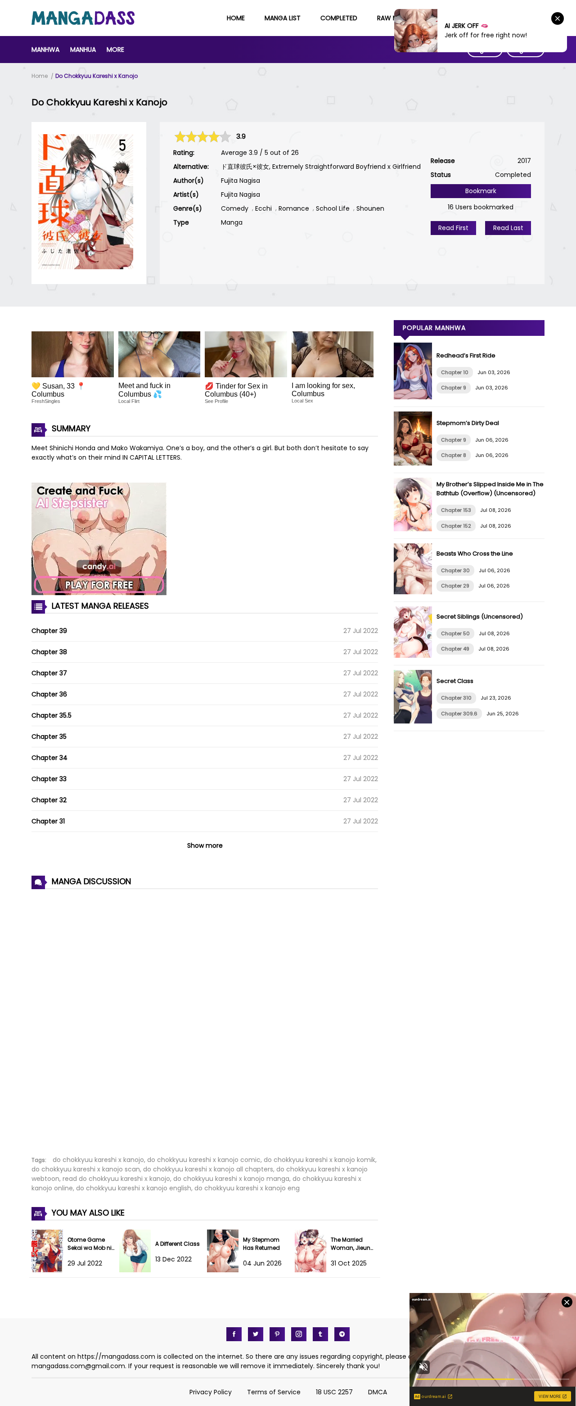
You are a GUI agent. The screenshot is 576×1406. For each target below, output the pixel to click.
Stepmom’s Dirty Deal (467, 423)
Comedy (234, 208)
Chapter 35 (49, 736)
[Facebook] (234, 1334)
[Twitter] (255, 1334)
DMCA (377, 1392)
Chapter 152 (456, 525)
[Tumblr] (320, 1334)
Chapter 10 (454, 372)
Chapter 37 (49, 673)
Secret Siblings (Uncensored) (479, 616)
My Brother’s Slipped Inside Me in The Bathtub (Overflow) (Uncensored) (490, 488)
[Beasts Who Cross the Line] (415, 592)
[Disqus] (205, 1017)
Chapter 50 (455, 633)
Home (236, 18)
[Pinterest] (277, 1334)
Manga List (283, 18)
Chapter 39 (49, 630)
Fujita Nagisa (240, 180)
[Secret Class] (415, 721)
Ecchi (263, 208)
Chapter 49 (455, 648)
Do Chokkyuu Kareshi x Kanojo (96, 76)
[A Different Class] (137, 1270)
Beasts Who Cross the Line (474, 553)
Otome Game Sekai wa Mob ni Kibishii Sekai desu (90, 1252)
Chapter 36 (49, 694)
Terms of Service (274, 1392)
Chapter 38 (49, 651)
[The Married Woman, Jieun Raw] (313, 1270)
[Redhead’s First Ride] (415, 397)
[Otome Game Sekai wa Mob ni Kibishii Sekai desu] (50, 1270)
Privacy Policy (210, 1392)
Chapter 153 (456, 510)
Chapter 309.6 (459, 713)
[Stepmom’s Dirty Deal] (415, 463)
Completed (338, 18)
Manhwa (45, 49)
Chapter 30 (455, 570)
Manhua (83, 49)
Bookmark (480, 190)
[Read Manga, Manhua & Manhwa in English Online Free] (83, 22)
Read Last (508, 227)
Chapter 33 (49, 778)
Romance (294, 208)
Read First (453, 227)
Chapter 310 (456, 697)
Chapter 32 (49, 800)
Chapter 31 (48, 821)
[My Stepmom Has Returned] (225, 1270)
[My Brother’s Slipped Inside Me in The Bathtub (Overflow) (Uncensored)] (415, 528)
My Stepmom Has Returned (261, 1244)
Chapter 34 (50, 757)
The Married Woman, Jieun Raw (350, 1248)
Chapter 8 (453, 455)
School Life (333, 208)
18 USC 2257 (334, 1392)
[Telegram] (342, 1334)
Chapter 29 (455, 585)
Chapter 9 (453, 387)
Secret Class (454, 681)
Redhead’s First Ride (465, 355)
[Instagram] (298, 1334)
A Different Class (177, 1244)
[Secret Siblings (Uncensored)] (415, 655)
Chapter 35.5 (52, 715)
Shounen (370, 208)
